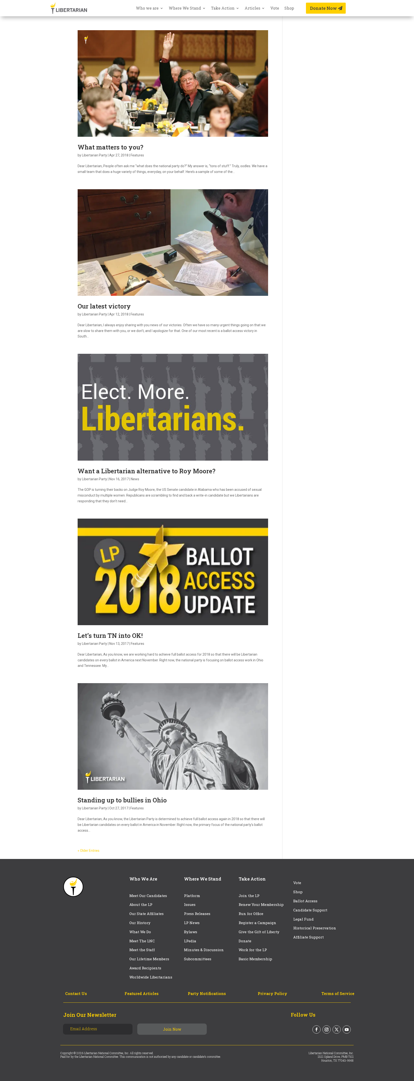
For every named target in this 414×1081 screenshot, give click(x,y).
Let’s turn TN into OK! (110, 635)
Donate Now (323, 8)
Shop (289, 8)
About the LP (140, 904)
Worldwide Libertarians (150, 977)
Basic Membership (255, 958)
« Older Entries (88, 850)
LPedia (190, 940)
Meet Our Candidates (148, 895)
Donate (245, 940)
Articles (252, 8)
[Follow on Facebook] (316, 1029)
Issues (190, 904)
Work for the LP (253, 949)
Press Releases (197, 913)
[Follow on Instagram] (326, 1029)
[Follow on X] (337, 1029)
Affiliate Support (308, 937)
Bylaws (190, 931)
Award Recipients (145, 968)
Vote (274, 8)
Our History (139, 922)
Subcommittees (197, 958)
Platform (192, 895)
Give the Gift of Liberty (259, 931)
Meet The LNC (142, 940)
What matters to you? (110, 147)
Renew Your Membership (261, 904)
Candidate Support (310, 910)
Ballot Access (305, 900)
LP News (192, 922)
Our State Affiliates (146, 913)
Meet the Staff (142, 949)
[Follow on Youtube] (347, 1029)
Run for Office (251, 913)
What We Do (140, 931)
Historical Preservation (314, 928)
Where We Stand (185, 8)
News (135, 479)
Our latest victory (104, 306)
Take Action (223, 8)
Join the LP (249, 895)
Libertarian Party (94, 155)
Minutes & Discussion (204, 949)
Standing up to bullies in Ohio (122, 800)
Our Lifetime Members (149, 958)
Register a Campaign (257, 922)
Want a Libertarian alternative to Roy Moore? (146, 471)
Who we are (147, 8)
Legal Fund (303, 919)
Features (137, 155)
